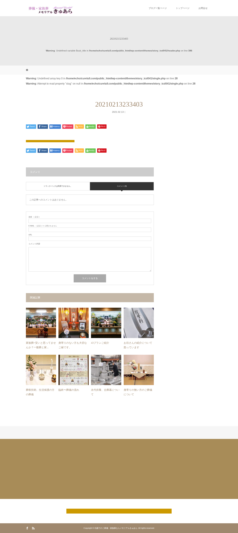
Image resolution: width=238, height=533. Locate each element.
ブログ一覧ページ (158, 8)
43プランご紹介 (100, 342)
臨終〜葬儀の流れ (68, 389)
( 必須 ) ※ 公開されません (42, 226)
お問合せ (203, 8)
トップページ (182, 8)
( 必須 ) (34, 217)
